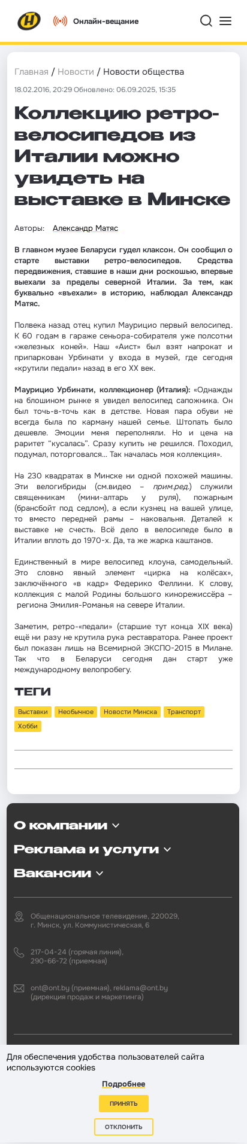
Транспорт (184, 711)
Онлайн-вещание (105, 21)
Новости (76, 72)
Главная (31, 72)
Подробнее (123, 1084)
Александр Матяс (85, 228)
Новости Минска (130, 711)
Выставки (33, 711)
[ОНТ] (29, 21)
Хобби (28, 726)
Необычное (76, 711)
